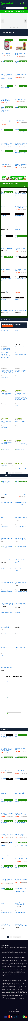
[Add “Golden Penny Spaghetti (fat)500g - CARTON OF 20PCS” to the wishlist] (24, 558)
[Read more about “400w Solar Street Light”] (4, 246)
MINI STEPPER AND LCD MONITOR (6, 422)
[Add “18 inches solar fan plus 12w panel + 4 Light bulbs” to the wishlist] (24, 288)
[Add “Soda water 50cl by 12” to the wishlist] (10, 162)
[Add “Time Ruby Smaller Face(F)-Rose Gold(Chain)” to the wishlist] (24, 162)
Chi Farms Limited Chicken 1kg (21, 347)
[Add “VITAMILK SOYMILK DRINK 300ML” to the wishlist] (24, 72)
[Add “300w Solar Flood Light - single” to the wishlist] (24, 246)
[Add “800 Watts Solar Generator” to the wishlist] (10, 308)
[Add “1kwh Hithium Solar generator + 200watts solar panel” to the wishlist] (24, 225)
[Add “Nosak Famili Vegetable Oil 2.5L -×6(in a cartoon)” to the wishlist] (24, 364)
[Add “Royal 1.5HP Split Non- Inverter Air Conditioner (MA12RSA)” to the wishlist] (10, 854)
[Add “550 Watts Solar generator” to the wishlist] (24, 308)
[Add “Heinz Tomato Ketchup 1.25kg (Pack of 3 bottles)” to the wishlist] (24, 536)
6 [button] (17, 27)
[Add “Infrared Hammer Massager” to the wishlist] (10, 460)
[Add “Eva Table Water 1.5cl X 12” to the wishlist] (24, 97)
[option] (14, 21)
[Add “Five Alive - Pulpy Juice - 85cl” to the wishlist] (10, 514)
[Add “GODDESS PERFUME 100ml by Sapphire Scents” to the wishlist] (24, 141)
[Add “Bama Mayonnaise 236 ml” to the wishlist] (24, 645)
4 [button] (14, 27)
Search (25, 8)
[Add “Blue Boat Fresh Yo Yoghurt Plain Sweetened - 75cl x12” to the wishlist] (10, 601)
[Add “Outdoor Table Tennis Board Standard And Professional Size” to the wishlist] (24, 437)
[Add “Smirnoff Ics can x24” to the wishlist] (10, 51)
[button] (4, 51)
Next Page (16, 937)
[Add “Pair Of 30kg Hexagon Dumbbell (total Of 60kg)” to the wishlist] (10, 342)
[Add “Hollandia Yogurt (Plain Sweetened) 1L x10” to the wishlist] (10, 624)
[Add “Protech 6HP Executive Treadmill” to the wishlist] (24, 415)
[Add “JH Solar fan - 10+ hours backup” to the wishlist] (10, 203)
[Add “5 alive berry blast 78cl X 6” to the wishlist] (10, 580)
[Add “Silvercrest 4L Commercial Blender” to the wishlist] (10, 900)
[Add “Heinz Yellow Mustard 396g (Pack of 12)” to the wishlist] (10, 536)
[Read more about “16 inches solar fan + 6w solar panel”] (18, 267)
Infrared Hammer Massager (7, 465)
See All (25, 186)
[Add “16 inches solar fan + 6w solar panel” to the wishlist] (24, 267)
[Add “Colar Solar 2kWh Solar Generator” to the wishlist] (10, 225)
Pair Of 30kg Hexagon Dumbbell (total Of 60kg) (6, 349)
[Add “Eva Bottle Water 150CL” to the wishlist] (10, 645)
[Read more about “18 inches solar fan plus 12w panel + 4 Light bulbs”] (18, 288)
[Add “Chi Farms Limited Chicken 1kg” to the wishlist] (24, 342)
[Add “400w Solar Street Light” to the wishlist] (10, 246)
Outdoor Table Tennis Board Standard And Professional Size (21, 445)
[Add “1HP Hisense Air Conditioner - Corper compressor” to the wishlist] (24, 877)
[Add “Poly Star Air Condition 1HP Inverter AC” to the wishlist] (10, 832)
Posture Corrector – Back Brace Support (6, 443)
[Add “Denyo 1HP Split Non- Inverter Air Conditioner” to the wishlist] (24, 832)
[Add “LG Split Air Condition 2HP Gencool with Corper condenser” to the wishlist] (10, 877)
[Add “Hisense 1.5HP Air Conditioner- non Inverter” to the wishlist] (24, 811)
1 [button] (10, 27)
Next (19, 473)
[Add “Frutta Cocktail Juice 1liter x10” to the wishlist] (24, 580)
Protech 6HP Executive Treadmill (20, 422)
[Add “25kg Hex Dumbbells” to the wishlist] (24, 118)
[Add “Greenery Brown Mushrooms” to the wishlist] (24, 624)
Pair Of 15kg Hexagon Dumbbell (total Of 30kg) (20, 467)
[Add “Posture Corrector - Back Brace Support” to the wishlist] (10, 437)
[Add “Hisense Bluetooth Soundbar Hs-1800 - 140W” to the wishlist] (24, 922)
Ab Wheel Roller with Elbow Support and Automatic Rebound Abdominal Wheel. (7, 371)
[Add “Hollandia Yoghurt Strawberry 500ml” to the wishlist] (10, 492)
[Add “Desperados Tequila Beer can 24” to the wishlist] (24, 51)
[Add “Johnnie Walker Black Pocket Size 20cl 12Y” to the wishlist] (10, 97)
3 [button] (13, 27)
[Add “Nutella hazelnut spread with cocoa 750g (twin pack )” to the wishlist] (24, 514)
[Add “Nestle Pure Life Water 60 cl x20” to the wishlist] (10, 665)
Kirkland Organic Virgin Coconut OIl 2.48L (6, 394)
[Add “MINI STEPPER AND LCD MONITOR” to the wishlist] (10, 415)
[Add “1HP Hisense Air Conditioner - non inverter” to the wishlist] (10, 811)
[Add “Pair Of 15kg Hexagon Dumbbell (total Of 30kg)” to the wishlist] (24, 460)
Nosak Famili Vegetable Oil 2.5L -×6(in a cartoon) (20, 371)
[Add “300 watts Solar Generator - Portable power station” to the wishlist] (10, 288)
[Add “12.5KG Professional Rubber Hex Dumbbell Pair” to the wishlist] (10, 141)
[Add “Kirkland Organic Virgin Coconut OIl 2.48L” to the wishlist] (10, 387)
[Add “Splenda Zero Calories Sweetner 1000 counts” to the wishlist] (10, 558)
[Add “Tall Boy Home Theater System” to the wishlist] (24, 768)
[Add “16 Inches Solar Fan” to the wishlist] (10, 267)
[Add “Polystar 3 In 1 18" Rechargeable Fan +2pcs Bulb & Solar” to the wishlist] (10, 922)
